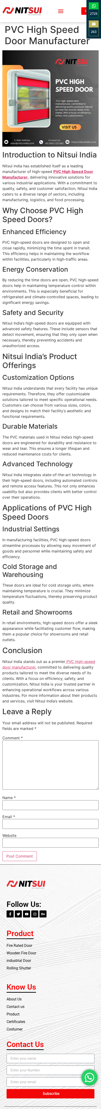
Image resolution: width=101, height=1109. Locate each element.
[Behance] (43, 913)
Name (9, 797)
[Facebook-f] (10, 913)
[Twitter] (18, 913)
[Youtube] (26, 913)
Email (8, 817)
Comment (12, 738)
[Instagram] (34, 913)
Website (9, 835)
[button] (60, 11)
